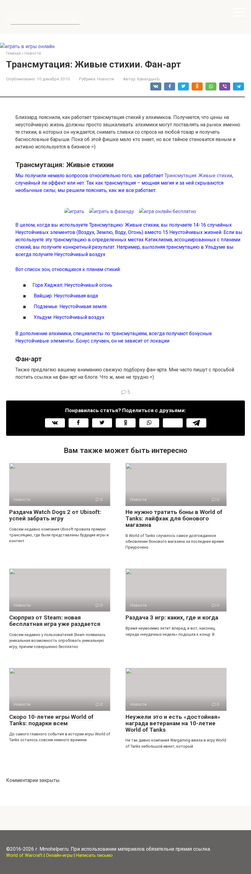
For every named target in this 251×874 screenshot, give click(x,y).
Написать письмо (94, 855)
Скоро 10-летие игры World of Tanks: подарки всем (51, 720)
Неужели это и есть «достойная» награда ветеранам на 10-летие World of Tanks (173, 723)
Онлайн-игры (59, 855)
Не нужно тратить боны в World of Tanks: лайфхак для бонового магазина (174, 518)
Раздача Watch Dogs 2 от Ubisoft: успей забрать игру (55, 515)
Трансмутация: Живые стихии (198, 175)
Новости (105, 78)
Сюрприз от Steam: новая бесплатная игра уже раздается (54, 620)
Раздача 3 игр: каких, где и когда (172, 617)
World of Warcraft (24, 855)
